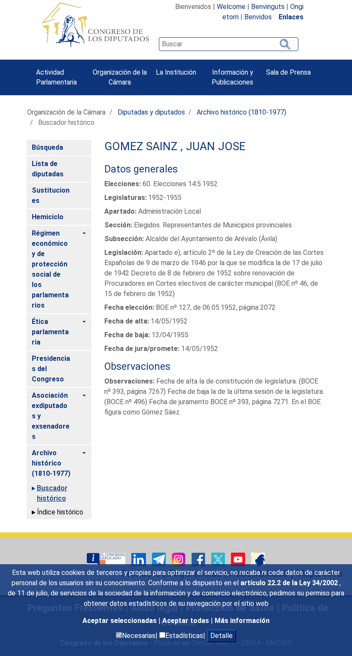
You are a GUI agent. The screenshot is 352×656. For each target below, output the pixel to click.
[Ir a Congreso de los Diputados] (95, 25)
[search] (228, 44)
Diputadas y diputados (151, 112)
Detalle (221, 636)
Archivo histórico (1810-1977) (241, 112)
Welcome (231, 7)
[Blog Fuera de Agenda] (258, 559)
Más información (242, 621)
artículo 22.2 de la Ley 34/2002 (290, 583)
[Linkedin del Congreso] (139, 559)
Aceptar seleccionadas (120, 621)
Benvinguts (268, 7)
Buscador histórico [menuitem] (52, 493)
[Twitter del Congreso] (219, 559)
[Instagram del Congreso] (179, 559)
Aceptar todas (186, 621)
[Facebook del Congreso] (199, 559)
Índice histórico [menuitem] (60, 512)
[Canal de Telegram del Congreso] (160, 559)
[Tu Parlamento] (107, 559)
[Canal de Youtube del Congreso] (239, 559)
